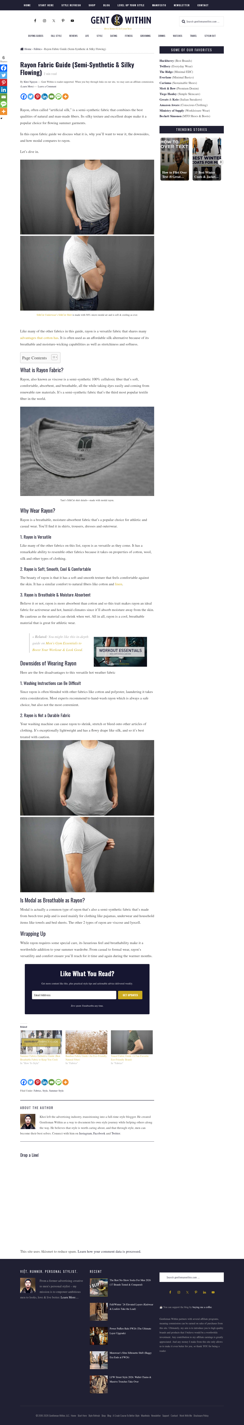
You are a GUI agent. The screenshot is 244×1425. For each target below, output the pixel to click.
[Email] (51, 96)
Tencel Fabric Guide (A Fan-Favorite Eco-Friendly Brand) (130, 1057)
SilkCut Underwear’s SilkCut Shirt (54, 314)
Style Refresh (94, 1415)
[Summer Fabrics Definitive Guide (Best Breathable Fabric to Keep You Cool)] (41, 1042)
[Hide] (1, 118)
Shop (103, 1415)
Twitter (115, 1133)
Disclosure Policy (201, 1415)
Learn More (27, 86)
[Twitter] (31, 96)
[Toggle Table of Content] (53, 357)
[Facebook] (24, 96)
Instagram (85, 1133)
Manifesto (145, 1415)
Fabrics (37, 1090)
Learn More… (70, 1297)
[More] (65, 96)
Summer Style (56, 1090)
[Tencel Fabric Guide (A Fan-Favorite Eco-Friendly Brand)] (132, 1042)
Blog (109, 1415)
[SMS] (58, 96)
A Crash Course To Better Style (126, 1415)
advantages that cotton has (39, 337)
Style (45, 1090)
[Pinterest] (37, 96)
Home (27, 49)
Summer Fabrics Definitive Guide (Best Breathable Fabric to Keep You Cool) (40, 1057)
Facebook (99, 1133)
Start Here (82, 1415)
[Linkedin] (44, 96)
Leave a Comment (47, 86)
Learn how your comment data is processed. (109, 1251)
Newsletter (156, 1415)
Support (166, 1415)
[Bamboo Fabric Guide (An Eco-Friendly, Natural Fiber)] (86, 1042)
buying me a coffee (202, 1307)
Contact (175, 1415)
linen (118, 584)
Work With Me (186, 1415)
